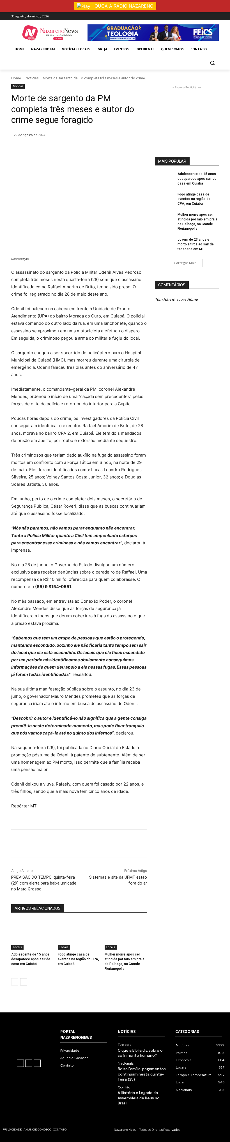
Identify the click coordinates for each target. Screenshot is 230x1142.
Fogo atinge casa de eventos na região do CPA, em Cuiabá (78, 959)
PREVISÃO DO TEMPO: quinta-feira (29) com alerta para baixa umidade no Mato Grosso (43, 883)
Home (16, 78)
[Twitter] (76, 149)
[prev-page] (14, 982)
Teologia (125, 1045)
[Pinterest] (89, 149)
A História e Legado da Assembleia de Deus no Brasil (139, 1098)
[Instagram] (207, 16)
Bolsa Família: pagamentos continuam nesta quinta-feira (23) (142, 1074)
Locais (17, 947)
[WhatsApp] (102, 149)
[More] (116, 149)
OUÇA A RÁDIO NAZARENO (123, 6)
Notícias (32, 78)
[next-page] (23, 982)
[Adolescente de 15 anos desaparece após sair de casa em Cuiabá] (32, 935)
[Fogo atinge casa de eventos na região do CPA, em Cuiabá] (79, 935)
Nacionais (126, 1063)
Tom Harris (164, 299)
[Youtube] (215, 16)
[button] (212, 62)
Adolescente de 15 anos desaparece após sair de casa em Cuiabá (30, 959)
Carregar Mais (185, 263)
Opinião (124, 1087)
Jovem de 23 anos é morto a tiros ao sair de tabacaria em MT (196, 244)
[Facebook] (200, 16)
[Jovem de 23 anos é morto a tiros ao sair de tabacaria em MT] (164, 245)
